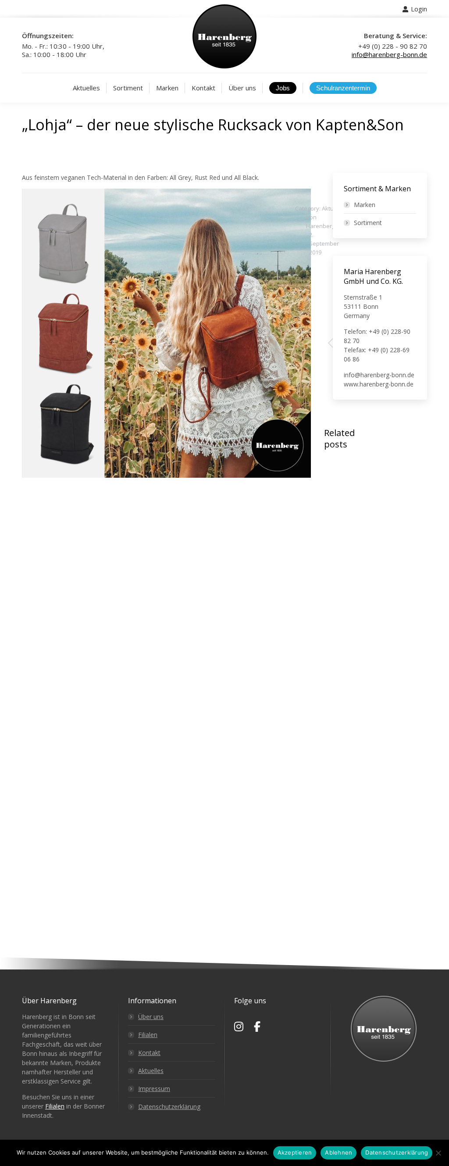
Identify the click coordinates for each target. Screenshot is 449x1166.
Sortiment (368, 222)
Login (419, 8)
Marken (364, 204)
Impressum (154, 1088)
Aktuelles (151, 1070)
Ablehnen (338, 1152)
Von (320, 221)
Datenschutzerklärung (169, 1106)
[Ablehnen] (438, 1152)
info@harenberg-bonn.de (389, 54)
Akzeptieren (295, 1152)
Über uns (151, 1016)
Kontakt (149, 1052)
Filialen (54, 1106)
